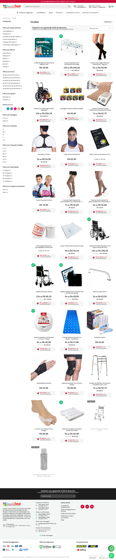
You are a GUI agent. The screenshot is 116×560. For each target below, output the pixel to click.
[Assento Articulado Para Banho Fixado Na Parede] (71, 422)
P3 (4, 151)
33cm (5, 189)
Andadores (7, 34)
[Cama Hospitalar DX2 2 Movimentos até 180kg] (71, 56)
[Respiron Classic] (99, 330)
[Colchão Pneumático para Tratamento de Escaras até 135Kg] (99, 101)
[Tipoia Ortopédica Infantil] (43, 193)
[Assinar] (109, 28)
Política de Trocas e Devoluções (67, 516)
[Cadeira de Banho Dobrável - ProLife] (99, 422)
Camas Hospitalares (10, 39)
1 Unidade (7, 170)
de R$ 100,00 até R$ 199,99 (12, 86)
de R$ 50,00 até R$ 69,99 (11, 80)
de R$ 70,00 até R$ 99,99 (11, 83)
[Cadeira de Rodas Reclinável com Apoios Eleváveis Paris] (99, 239)
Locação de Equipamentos (65, 506)
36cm (5, 192)
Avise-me (100, 440)
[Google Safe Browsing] (56, 546)
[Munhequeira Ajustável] (43, 376)
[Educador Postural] (43, 147)
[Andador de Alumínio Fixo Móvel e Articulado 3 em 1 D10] (99, 376)
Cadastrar (102, 7)
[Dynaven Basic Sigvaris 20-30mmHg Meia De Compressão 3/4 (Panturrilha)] (99, 193)
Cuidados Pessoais (10, 42)
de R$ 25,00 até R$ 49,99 (11, 77)
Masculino (7, 97)
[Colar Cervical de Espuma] (71, 147)
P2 (4, 148)
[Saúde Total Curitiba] (12, 6)
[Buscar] (69, 7)
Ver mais (44, 63)
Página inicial (6, 18)
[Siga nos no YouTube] (87, 507)
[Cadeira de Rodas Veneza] (43, 284)
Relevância (107, 22)
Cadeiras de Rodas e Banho (12, 36)
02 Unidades (7, 173)
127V (5, 118)
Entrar (94, 7)
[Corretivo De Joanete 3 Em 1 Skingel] (43, 422)
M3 (5, 156)
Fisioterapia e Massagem (11, 44)
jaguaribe (6, 61)
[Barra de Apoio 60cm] (99, 284)
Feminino (6, 99)
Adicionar (75, 63)
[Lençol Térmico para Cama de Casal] (71, 239)
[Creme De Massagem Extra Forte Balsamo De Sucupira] (43, 462)
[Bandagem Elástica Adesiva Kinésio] (71, 101)
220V (5, 121)
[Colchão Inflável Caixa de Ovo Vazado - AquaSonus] (71, 330)
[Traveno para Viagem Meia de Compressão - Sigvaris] (99, 56)
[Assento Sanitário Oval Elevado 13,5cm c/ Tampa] (43, 330)
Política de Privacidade (68, 513)
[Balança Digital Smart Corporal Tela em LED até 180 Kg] (71, 284)
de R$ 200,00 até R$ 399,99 (12, 88)
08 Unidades (7, 178)
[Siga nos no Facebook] (82, 507)
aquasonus (7, 53)
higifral (6, 58)
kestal (5, 64)
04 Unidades (7, 176)
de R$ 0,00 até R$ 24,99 (11, 75)
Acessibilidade (8, 31)
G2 (4, 159)
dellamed (6, 56)
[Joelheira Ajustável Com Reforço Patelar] (71, 376)
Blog (62, 520)
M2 (5, 154)
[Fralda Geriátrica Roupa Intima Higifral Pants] (43, 56)
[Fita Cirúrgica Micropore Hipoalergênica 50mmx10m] (43, 239)
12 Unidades (7, 181)
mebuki (6, 66)
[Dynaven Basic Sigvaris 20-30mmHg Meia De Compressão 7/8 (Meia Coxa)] (71, 193)
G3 (4, 162)
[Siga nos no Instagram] (92, 507)
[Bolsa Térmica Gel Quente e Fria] (99, 147)
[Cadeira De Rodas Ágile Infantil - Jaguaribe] (43, 101)
